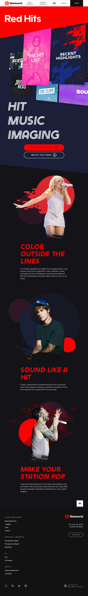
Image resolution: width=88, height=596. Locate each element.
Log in (76, 3)
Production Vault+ (12, 544)
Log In (76, 535)
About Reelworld (11, 570)
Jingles (8, 524)
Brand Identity (10, 521)
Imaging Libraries (43, 3)
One (6, 527)
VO (6, 557)
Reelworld (13, 3)
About (64, 3)
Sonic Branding (30, 3)
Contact (8, 573)
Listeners (9, 560)
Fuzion (7, 531)
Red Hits (8, 547)
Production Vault (11, 541)
